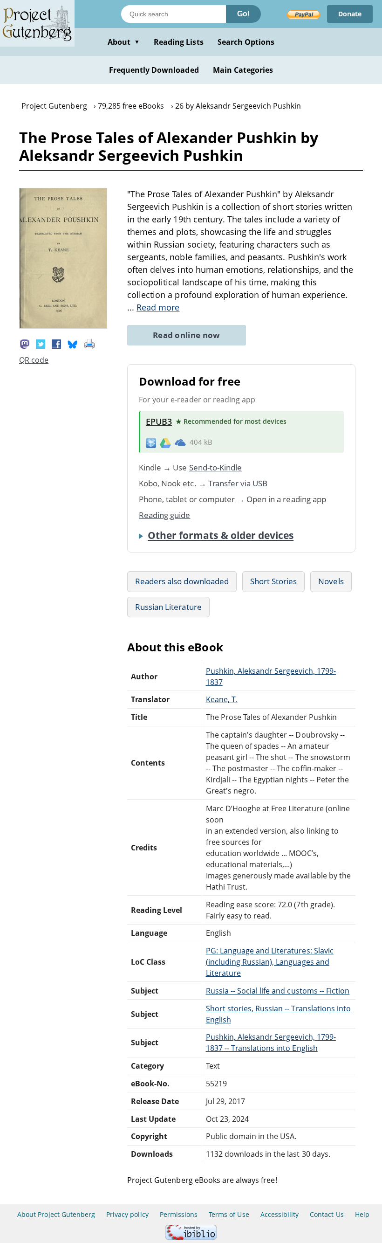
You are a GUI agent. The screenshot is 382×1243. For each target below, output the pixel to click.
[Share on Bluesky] (73, 343)
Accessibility (279, 1214)
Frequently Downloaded (154, 70)
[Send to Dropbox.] (151, 442)
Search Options (246, 42)
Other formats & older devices (220, 535)
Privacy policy (127, 1214)
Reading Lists (179, 42)
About (124, 42)
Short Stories (273, 581)
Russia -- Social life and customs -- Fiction (278, 991)
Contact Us (326, 1214)
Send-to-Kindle (215, 467)
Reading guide (165, 515)
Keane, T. (222, 699)
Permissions (179, 1214)
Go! (243, 14)
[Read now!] (63, 326)
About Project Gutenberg (56, 1214)
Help (362, 1214)
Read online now (186, 335)
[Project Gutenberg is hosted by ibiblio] (191, 1237)
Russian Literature (168, 606)
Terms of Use (229, 1214)
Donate (350, 13)
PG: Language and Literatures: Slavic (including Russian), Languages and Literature (270, 962)
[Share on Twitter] (40, 343)
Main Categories (243, 70)
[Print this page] (89, 343)
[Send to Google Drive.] (165, 442)
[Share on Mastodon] (24, 343)
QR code (33, 360)
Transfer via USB (238, 483)
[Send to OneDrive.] (180, 442)
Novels (330, 581)
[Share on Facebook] (56, 343)
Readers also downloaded (182, 581)
